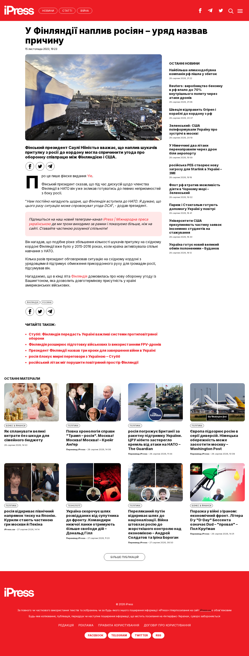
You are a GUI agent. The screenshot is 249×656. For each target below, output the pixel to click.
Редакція (66, 625)
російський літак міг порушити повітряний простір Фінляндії (84, 362)
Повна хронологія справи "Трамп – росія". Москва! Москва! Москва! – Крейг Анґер (90, 438)
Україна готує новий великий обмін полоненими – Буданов (194, 246)
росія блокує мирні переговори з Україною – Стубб (74, 356)
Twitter (141, 635)
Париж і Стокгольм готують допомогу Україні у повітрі (193, 207)
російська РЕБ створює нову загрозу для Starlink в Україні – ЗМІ (195, 169)
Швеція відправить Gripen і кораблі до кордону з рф (192, 111)
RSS (158, 635)
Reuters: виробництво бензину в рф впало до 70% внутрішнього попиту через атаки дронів (196, 92)
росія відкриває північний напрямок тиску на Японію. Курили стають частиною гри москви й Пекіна (30, 518)
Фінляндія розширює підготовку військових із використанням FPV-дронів (95, 344)
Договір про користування (167, 625)
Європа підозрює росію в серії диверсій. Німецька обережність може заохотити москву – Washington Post (214, 440)
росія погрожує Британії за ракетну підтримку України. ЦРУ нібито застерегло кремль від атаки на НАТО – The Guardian (155, 440)
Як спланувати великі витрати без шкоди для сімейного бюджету (26, 435)
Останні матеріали (22, 378)
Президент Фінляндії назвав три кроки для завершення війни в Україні (92, 350)
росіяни (46, 302)
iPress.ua (205, 610)
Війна (84, 10)
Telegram (119, 635)
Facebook (95, 635)
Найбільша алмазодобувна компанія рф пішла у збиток (193, 72)
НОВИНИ (48, 10)
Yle (89, 176)
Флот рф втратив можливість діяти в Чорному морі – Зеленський (194, 189)
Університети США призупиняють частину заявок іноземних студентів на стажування (195, 226)
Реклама (86, 625)
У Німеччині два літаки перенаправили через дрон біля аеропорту (193, 149)
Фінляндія (79, 276)
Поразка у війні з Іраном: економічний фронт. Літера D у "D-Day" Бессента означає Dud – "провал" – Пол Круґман (216, 520)
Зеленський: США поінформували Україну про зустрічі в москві (193, 129)
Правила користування (118, 625)
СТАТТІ (67, 10)
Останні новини (184, 63)
